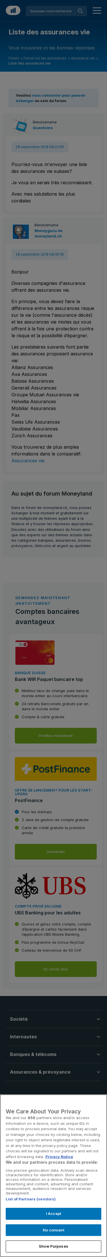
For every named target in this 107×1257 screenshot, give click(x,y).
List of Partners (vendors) (31, 1199)
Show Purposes (53, 1246)
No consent (53, 1230)
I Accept (53, 1213)
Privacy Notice (59, 1156)
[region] (53, 1175)
